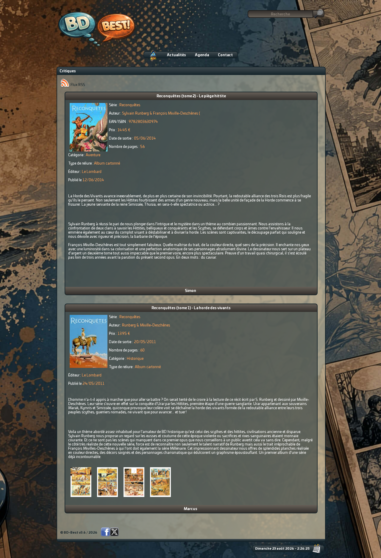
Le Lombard (92, 172)
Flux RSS (77, 85)
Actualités (176, 55)
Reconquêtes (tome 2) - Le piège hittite (191, 96)
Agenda (202, 55)
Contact (225, 55)
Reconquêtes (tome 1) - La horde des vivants (191, 308)
